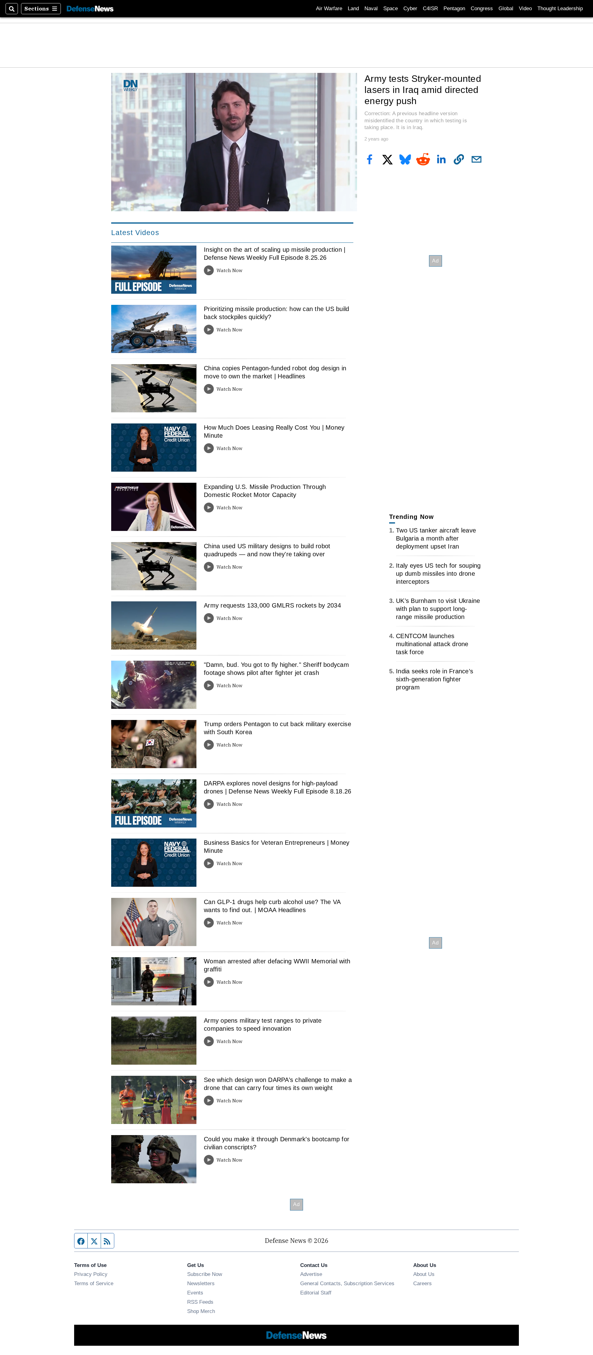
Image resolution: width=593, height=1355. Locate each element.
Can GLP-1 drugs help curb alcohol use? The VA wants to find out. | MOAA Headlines (272, 905)
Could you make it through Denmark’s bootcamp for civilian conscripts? (276, 1143)
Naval (371, 8)
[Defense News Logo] (90, 9)
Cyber (410, 8)
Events (195, 1293)
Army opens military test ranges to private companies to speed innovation (263, 1024)
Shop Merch (201, 1311)
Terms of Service (93, 1283)
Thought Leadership (560, 8)
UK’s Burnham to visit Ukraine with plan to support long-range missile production (438, 608)
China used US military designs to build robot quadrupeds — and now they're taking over (267, 550)
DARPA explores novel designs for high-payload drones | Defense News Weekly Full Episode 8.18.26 (277, 787)
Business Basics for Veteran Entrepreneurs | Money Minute (276, 846)
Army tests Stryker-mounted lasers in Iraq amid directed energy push (422, 89)
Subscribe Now (204, 1274)
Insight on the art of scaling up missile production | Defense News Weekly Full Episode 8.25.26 (274, 253)
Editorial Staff (315, 1293)
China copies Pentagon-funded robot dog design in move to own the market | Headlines (275, 372)
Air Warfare (329, 8)
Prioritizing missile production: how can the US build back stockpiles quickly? (276, 312)
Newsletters (201, 1283)
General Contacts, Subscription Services (347, 1283)
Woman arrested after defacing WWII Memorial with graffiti (277, 965)
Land (353, 8)
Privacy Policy (90, 1274)
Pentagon (454, 8)
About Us (424, 1274)
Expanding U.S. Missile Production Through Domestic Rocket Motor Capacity (265, 490)
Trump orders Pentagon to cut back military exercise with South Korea (277, 728)
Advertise (311, 1274)
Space (390, 8)
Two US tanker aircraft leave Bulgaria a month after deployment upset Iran (436, 538)
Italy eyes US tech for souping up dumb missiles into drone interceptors (438, 573)
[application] (234, 142)
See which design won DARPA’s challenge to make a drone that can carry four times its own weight (278, 1083)
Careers (422, 1283)
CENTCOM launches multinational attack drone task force (432, 644)
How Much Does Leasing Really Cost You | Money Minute (274, 431)
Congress (482, 8)
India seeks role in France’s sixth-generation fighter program (434, 679)
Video (525, 8)
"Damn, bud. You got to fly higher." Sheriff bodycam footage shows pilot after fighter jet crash (276, 668)
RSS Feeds (200, 1302)
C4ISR (430, 8)
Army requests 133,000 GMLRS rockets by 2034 (272, 605)
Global (505, 8)
